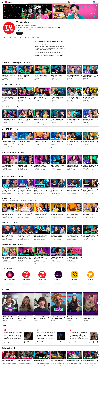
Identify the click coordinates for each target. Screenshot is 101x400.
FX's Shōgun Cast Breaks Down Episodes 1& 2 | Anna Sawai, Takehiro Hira (50, 41)
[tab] (5, 37)
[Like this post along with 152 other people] (70, 342)
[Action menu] (31, 341)
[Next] (98, 69)
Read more (37, 57)
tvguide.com (20, 30)
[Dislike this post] (8, 342)
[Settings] (90, 2)
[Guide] (3, 2)
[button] (37, 57)
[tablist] (50, 37)
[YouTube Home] (8, 2)
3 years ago (13, 329)
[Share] (24, 341)
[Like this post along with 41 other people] (4, 342)
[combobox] (47, 2)
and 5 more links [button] (27, 30)
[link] (18, 336)
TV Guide (4, 78)
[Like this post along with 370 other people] (37, 342)
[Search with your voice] (74, 2)
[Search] (69, 2)
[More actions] (16, 75)
